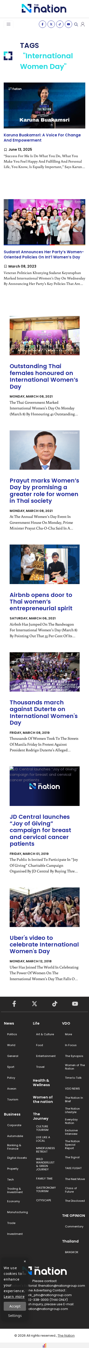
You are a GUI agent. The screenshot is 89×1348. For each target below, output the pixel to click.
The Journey (40, 1116)
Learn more (14, 1296)
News (9, 1023)
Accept (15, 1306)
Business (12, 1114)
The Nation (66, 1335)
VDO (66, 1023)
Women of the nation (43, 1099)
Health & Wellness (41, 1082)
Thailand (70, 1241)
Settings (15, 1315)
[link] (44, 130)
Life (36, 1023)
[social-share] (42, 24)
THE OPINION (73, 1215)
